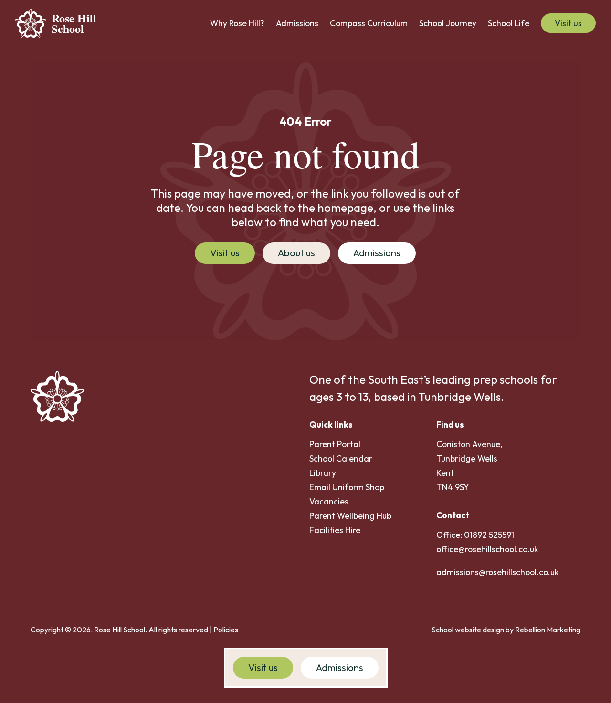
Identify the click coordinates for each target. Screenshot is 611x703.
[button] (237, 23)
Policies (225, 629)
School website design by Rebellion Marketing (506, 629)
